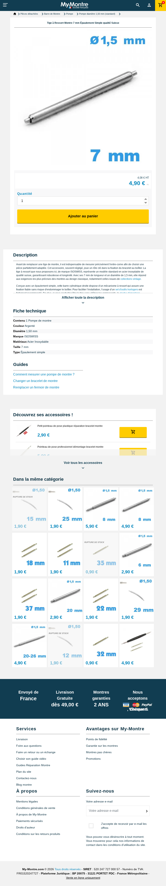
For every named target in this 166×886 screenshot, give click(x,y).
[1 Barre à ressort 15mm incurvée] (29, 504)
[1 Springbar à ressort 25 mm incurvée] (65, 504)
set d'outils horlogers (126, 289)
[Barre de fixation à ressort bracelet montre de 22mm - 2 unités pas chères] (101, 595)
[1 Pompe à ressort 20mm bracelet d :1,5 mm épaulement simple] (65, 595)
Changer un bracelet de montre (35, 381)
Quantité (24, 193)
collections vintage (130, 279)
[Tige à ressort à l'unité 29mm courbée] (136, 595)
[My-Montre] (74, 5)
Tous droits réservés (68, 869)
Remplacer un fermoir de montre (36, 387)
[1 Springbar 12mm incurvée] (65, 641)
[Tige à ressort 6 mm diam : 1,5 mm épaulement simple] (136, 550)
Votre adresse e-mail (99, 801)
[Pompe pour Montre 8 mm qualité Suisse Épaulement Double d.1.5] (101, 504)
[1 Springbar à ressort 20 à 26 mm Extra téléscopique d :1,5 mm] (29, 641)
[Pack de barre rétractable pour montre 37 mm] (29, 595)
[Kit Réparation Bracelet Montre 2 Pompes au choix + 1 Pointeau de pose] (136, 641)
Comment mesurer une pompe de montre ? (43, 374)
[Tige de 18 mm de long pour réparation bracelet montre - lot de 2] (29, 550)
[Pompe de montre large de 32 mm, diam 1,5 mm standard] (101, 641)
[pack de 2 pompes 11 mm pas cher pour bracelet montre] (65, 550)
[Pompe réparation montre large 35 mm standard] (101, 550)
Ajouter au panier (83, 216)
